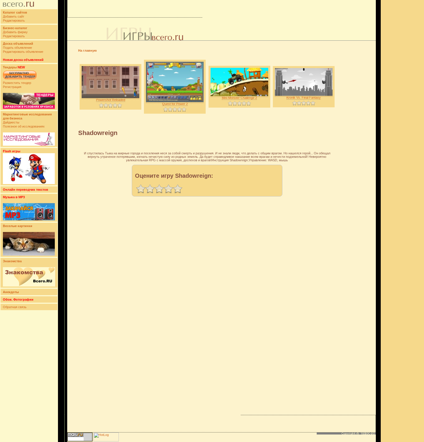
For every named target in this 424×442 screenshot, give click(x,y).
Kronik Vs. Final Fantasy (303, 97)
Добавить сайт (13, 16)
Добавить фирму (15, 32)
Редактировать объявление (23, 51)
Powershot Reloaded (110, 100)
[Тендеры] (29, 107)
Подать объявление (17, 47)
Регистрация (12, 87)
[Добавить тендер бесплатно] (20, 79)
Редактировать (14, 20)
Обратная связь (15, 307)
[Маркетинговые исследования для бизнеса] (29, 144)
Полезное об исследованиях (24, 126)
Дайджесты (11, 122)
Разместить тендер (17, 83)
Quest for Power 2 (175, 104)
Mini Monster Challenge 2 (239, 98)
